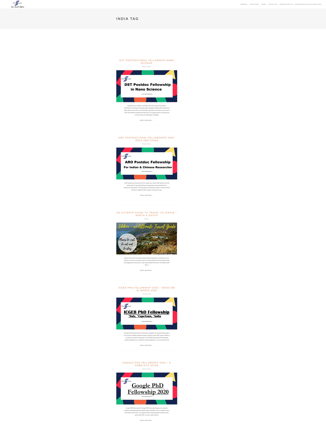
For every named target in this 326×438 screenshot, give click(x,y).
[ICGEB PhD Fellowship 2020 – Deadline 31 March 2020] (146, 313)
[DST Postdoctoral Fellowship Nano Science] (146, 86)
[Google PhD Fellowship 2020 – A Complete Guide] (146, 388)
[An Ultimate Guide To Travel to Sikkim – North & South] (146, 238)
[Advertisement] (195, 94)
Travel (146, 218)
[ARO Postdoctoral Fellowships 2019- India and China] (146, 163)
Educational (146, 66)
